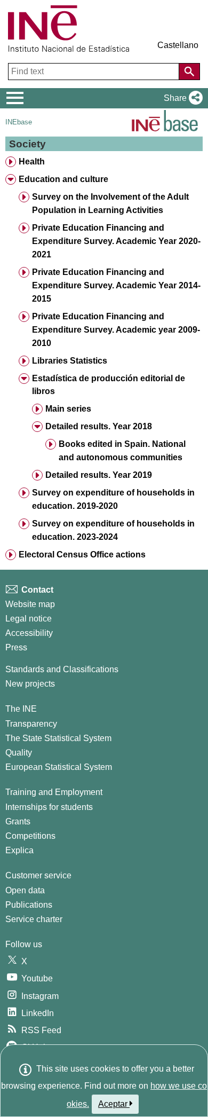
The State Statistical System (58, 738)
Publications (28, 904)
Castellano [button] (177, 45)
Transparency (31, 723)
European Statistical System (58, 767)
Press (16, 647)
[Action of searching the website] (189, 71)
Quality (18, 752)
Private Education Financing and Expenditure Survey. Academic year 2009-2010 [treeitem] (116, 330)
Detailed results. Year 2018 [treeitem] (98, 426)
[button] (181, 98)
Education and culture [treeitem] (63, 179)
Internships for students (49, 807)
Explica (19, 850)
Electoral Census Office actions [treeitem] (82, 554)
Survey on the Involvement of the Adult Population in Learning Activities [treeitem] (110, 203)
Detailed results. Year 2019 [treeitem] (98, 474)
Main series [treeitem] (68, 408)
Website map (30, 604)
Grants (17, 821)
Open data (25, 890)
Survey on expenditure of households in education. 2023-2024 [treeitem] (113, 530)
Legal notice (28, 618)
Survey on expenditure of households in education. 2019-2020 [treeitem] (113, 499)
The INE (21, 708)
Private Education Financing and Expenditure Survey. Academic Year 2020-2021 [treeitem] (116, 241)
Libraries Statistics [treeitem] (69, 360)
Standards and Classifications (61, 669)
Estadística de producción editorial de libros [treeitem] (108, 385)
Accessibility (29, 633)
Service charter (33, 919)
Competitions (30, 835)
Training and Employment (53, 792)
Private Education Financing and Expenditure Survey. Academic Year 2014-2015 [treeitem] (116, 285)
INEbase (18, 122)
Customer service (38, 875)
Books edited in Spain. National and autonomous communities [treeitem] (122, 450)
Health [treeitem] (32, 161)
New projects (30, 683)
